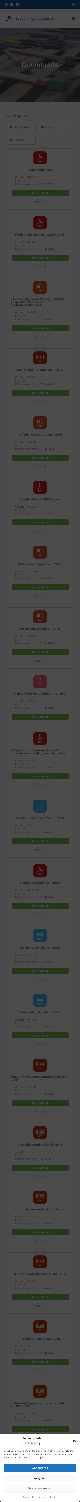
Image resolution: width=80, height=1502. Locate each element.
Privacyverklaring (47, 1497)
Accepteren (40, 1468)
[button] (74, 1441)
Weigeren (40, 1478)
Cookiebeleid (29, 1497)
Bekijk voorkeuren (40, 1488)
